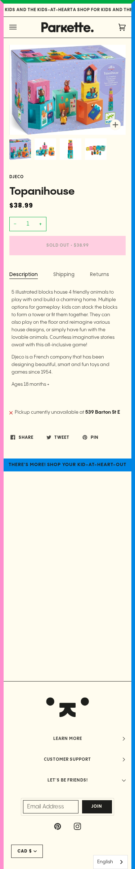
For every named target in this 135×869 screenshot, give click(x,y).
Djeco (16, 177)
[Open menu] (20, 27)
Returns (99, 274)
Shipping (64, 274)
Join (96, 806)
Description (23, 274)
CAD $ (24, 851)
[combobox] (110, 862)
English (105, 861)
